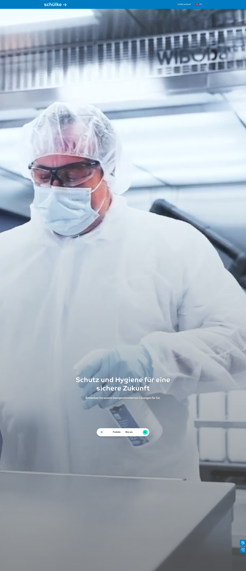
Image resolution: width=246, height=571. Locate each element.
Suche (145, 432)
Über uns (129, 432)
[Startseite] (55, 4)
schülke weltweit (184, 4)
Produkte (117, 432)
